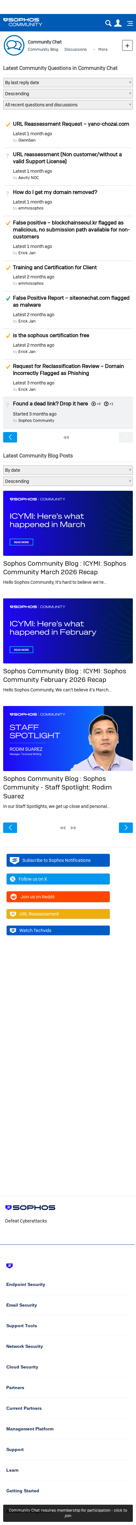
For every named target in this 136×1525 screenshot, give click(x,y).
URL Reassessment (39, 914)
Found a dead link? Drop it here (50, 403)
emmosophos (31, 208)
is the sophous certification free (51, 335)
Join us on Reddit (38, 897)
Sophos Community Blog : (43, 563)
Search (108, 23)
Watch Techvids (35, 930)
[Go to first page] (66, 437)
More (103, 49)
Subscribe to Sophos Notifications (56, 860)
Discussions (76, 49)
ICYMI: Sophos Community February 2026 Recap (64, 675)
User (117, 23)
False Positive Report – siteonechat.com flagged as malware (71, 301)
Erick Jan (26, 253)
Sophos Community (36, 420)
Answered (8, 298)
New (127, 45)
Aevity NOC (28, 177)
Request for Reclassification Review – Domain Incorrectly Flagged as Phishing (68, 369)
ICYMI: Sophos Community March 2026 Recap (64, 567)
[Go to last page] (74, 828)
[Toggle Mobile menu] (128, 23)
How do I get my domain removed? (55, 192)
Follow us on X (33, 879)
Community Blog (43, 49)
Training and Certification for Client (55, 267)
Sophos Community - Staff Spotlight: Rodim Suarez (57, 787)
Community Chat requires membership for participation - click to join (68, 1513)
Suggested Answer (8, 124)
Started (35, 414)
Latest (32, 134)
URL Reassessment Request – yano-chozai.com (71, 123)
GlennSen (26, 140)
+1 (111, 404)
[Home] (31, 22)
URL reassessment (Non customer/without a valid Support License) (67, 158)
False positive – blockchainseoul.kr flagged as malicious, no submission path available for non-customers (71, 229)
